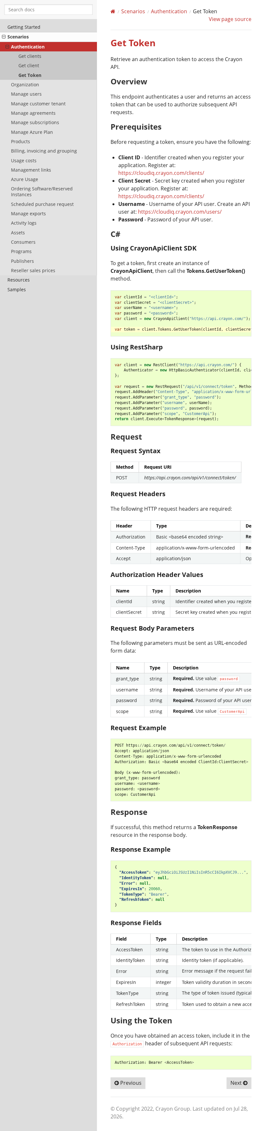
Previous (130, 1082)
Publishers (22, 261)
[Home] (113, 11)
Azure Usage (24, 179)
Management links (31, 170)
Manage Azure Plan (32, 132)
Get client (28, 65)
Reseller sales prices (33, 270)
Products (20, 141)
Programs (21, 251)
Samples (16, 289)
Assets (18, 232)
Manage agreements (33, 113)
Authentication (28, 47)
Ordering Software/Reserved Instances (42, 191)
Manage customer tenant (38, 104)
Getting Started (23, 27)
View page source (230, 19)
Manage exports (28, 213)
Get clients (29, 56)
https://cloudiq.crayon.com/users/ (180, 211)
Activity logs (24, 223)
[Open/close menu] (3, 37)
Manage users (26, 94)
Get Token (29, 75)
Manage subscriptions (35, 122)
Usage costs (24, 160)
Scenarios (18, 37)
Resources (18, 280)
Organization (25, 84)
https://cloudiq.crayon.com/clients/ (161, 172)
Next (236, 1082)
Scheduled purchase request (42, 204)
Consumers (23, 242)
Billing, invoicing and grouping (44, 151)
